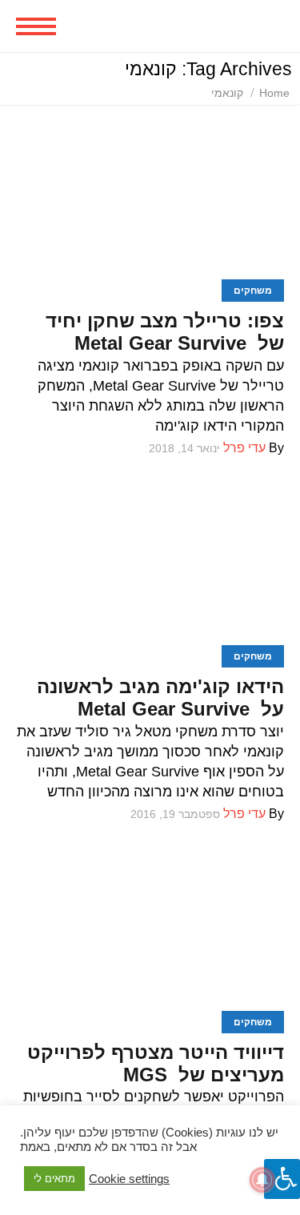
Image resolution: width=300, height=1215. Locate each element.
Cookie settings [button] (129, 1179)
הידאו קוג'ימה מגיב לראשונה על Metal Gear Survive (160, 698)
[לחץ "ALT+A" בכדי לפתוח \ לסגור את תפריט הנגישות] (282, 1179)
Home (274, 92)
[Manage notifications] (262, 1180)
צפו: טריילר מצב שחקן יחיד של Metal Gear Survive (165, 332)
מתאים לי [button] (54, 1179)
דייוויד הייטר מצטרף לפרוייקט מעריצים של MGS (155, 1063)
